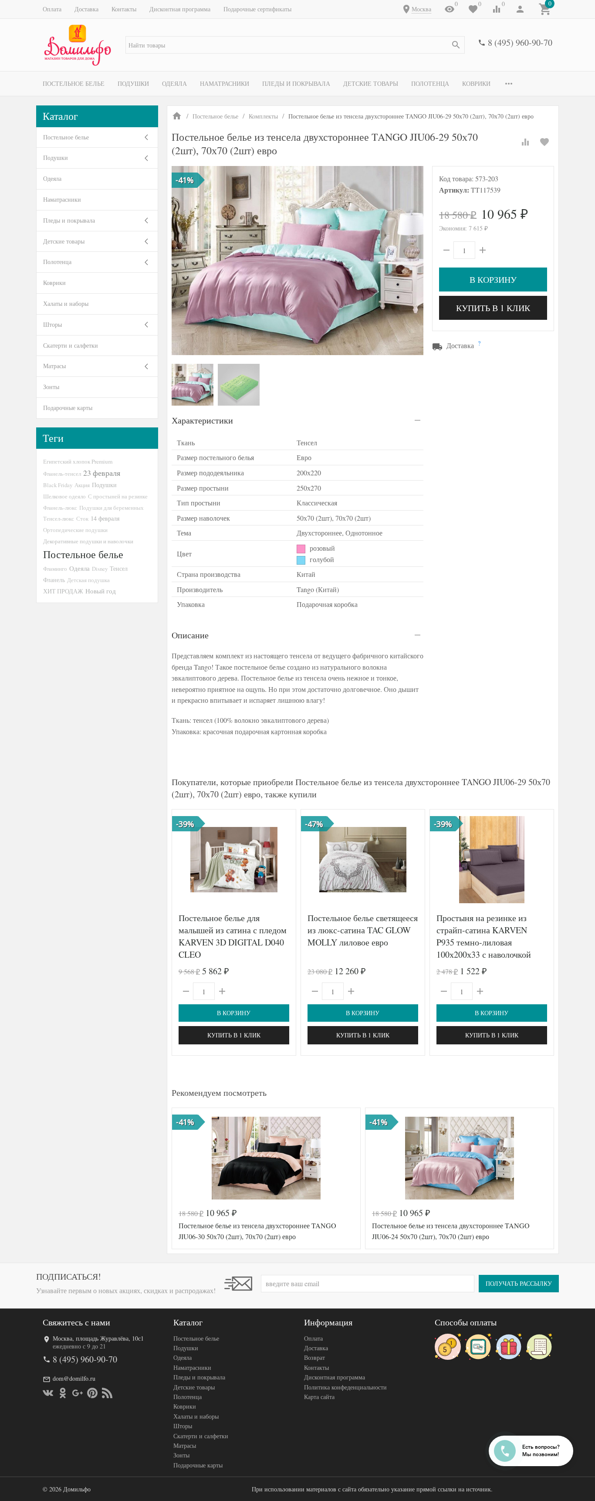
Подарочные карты (67, 407)
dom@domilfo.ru (74, 1378)
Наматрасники (224, 83)
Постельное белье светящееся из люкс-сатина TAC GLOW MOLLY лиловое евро (363, 930)
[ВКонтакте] (48, 1393)
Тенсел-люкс (58, 518)
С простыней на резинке (118, 496)
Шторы (52, 324)
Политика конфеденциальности (345, 1387)
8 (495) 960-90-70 (520, 42)
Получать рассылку (519, 1283)
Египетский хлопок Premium (77, 461)
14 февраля (105, 518)
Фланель (54, 580)
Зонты (51, 387)
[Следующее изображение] (284, 859)
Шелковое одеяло (64, 496)
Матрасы (54, 366)
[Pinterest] (92, 1393)
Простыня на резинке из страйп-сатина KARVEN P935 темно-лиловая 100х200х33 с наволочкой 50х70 (483, 942)
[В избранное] (544, 142)
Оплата (52, 9)
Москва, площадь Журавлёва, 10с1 (98, 1338)
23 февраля (101, 473)
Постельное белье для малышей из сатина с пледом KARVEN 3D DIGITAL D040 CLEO (233, 936)
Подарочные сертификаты (257, 9)
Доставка (86, 9)
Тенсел (119, 568)
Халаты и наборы (65, 303)
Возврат (314, 1357)
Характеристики (202, 420)
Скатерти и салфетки (70, 345)
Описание (190, 635)
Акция (82, 485)
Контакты (124, 9)
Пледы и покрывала (296, 83)
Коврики (476, 83)
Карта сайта (319, 1397)
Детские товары (370, 83)
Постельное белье (74, 83)
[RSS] (107, 1393)
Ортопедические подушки (75, 530)
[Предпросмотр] (233, 859)
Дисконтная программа (179, 9)
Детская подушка (88, 580)
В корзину (493, 279)
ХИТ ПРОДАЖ (63, 591)
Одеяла (174, 83)
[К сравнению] (525, 142)
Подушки (133, 83)
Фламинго (55, 569)
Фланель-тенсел (62, 474)
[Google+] (77, 1393)
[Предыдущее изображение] (183, 859)
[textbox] (295, 45)
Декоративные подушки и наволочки (88, 541)
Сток (82, 518)
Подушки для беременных (111, 508)
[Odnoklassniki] (62, 1393)
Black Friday (57, 485)
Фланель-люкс (60, 508)
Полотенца (430, 83)
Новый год (100, 590)
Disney (100, 569)
